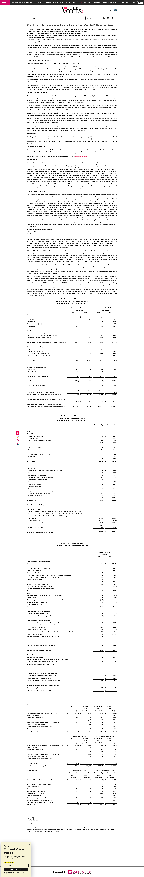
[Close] (29, 844)
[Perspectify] (17, 436)
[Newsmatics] (17, 444)
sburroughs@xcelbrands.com (35, 236)
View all (140, 2)
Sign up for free (16, 869)
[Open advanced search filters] (107, 18)
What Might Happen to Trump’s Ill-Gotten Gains (100, 2)
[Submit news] (17, 433)
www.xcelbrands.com (81, 156)
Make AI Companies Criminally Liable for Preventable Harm (58, 2)
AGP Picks (5, 2)
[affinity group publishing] (17, 440)
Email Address (9, 862)
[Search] (104, 18)
